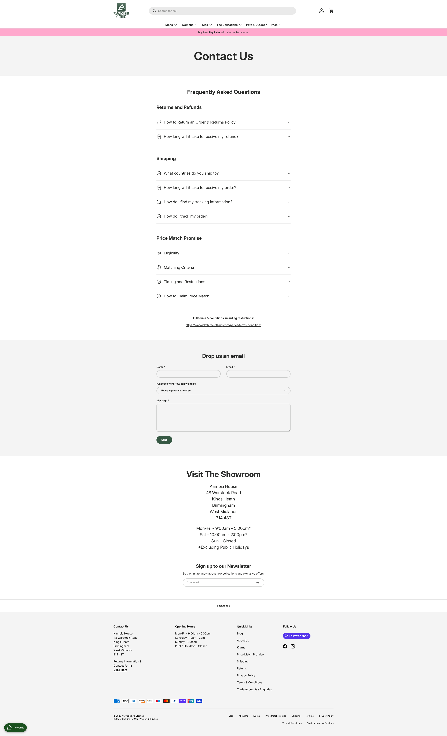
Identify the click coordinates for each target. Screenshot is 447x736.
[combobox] (222, 11)
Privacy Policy (246, 675)
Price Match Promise (250, 654)
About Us (243, 640)
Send (164, 439)
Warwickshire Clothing (133, 716)
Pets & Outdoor (256, 25)
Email (229, 366)
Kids (205, 25)
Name (159, 366)
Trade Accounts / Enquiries (254, 689)
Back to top (223, 605)
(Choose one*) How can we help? (176, 383)
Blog (240, 633)
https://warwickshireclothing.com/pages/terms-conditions (223, 325)
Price (274, 25)
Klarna (241, 647)
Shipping (242, 661)
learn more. (242, 32)
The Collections (227, 25)
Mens (169, 25)
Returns (242, 668)
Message (161, 400)
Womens (187, 25)
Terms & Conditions (249, 682)
